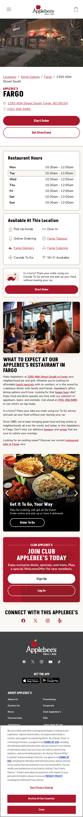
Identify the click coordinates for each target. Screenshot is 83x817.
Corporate (48, 705)
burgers (48, 429)
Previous (7, 493)
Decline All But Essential (41, 798)
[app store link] (31, 680)
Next (76, 493)
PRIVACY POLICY (54, 776)
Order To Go (27, 522)
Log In (42, 590)
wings (63, 429)
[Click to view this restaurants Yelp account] (60, 620)
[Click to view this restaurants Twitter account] (35, 620)
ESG (45, 718)
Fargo (48, 77)
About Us (13, 699)
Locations (9, 77)
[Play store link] (51, 680)
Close (42, 809)
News (11, 711)
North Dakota (30, 77)
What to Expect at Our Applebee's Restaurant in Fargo (34, 365)
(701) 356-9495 (18, 109)
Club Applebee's (52, 711)
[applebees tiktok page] (59, 661)
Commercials (15, 718)
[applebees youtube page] (50, 661)
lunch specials (25, 384)
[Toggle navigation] (8, 9)
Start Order (41, 121)
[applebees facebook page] (24, 661)
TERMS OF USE (51, 742)
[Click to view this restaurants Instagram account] (48, 620)
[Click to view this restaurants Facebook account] (23, 620)
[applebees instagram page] (41, 661)
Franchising (49, 699)
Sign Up (41, 579)
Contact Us (14, 705)
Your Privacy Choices (41, 787)
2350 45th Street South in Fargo (47, 377)
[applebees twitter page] (32, 661)
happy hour (62, 392)
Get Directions (41, 132)
